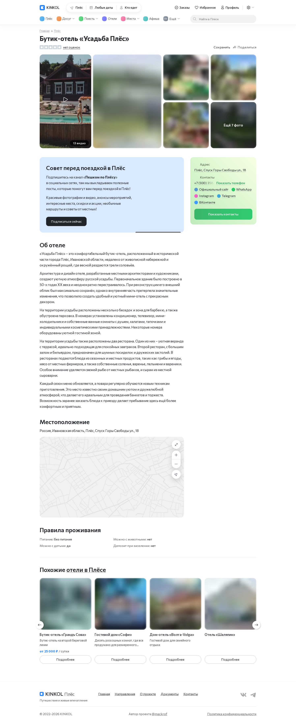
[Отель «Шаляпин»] (230, 604)
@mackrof (159, 714)
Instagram (206, 196)
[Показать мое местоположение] (176, 474)
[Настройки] (250, 7)
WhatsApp (244, 189)
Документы (170, 694)
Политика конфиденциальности (231, 714)
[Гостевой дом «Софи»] (120, 604)
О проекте (148, 694)
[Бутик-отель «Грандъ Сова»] (65, 604)
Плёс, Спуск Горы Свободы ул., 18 (220, 170)
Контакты (190, 694)
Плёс (57, 30)
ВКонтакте (207, 202)
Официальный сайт (213, 189)
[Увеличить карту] (176, 455)
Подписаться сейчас (66, 221)
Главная (45, 30)
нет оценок (71, 47)
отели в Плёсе (86, 569)
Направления (125, 694)
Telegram (229, 196)
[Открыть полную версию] (176, 444)
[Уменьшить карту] (176, 463)
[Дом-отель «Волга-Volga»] (175, 604)
